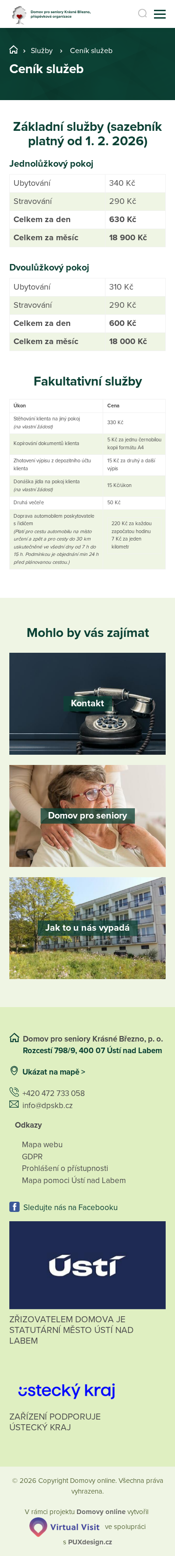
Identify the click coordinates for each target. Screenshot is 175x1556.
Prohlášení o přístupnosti (65, 1168)
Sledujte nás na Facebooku (70, 1207)
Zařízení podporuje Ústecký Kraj (55, 1422)
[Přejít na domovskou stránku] (53, 14)
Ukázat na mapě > (53, 1072)
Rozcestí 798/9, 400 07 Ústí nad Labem (93, 1050)
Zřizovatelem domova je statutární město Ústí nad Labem (71, 1330)
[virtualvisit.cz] (64, 1526)
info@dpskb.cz (47, 1105)
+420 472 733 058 (53, 1093)
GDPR (32, 1157)
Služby (42, 50)
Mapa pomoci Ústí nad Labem (74, 1180)
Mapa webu (42, 1145)
